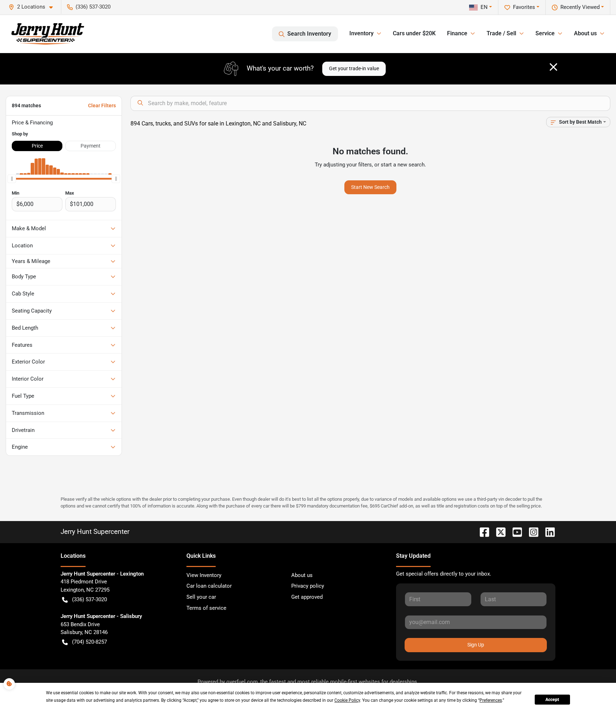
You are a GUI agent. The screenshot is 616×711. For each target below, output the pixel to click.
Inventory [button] (361, 33)
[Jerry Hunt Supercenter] (47, 34)
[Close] (553, 67)
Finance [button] (457, 33)
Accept (552, 699)
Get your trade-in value (354, 68)
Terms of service (206, 608)
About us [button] (585, 33)
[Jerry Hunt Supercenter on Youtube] (514, 531)
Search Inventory (309, 33)
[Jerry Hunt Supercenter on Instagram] (531, 531)
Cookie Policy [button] (347, 700)
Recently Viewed (580, 7)
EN (484, 7)
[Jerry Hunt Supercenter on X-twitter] (498, 531)
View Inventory (203, 575)
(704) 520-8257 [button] (89, 642)
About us (302, 575)
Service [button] (545, 33)
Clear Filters (102, 105)
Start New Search (370, 187)
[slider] (11, 179)
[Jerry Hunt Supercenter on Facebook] (481, 531)
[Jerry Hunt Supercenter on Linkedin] (547, 531)
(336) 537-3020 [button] (93, 7)
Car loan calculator (209, 586)
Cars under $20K (414, 33)
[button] (33, 7)
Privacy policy (307, 586)
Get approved (307, 597)
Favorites (524, 7)
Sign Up (475, 645)
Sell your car (201, 597)
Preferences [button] (490, 700)
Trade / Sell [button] (501, 33)
